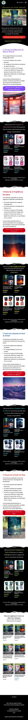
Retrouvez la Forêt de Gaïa (14, 37)
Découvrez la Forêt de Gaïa (14, 512)
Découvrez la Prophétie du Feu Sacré (14, 230)
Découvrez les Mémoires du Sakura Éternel (14, 88)
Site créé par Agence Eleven (14, 703)
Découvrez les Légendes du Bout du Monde (14, 373)
